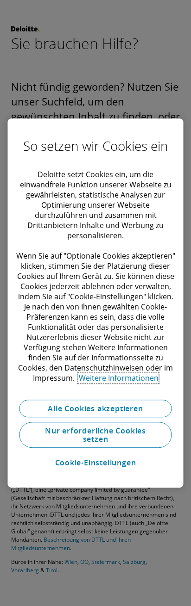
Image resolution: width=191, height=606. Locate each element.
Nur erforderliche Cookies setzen (95, 435)
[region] (95, 303)
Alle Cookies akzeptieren (95, 408)
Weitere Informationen (119, 378)
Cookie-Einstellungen (95, 463)
